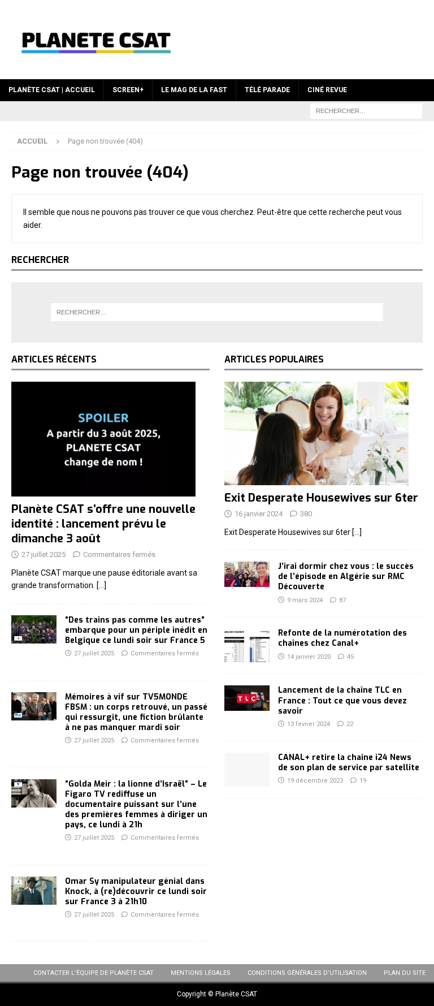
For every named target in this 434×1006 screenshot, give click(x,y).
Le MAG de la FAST (194, 90)
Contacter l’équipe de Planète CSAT (93, 973)
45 (350, 656)
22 (349, 724)
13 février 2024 (308, 724)
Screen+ (128, 90)
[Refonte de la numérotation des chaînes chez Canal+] (247, 645)
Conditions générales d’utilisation (307, 973)
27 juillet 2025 (43, 554)
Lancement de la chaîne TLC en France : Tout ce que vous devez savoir (342, 700)
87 (342, 600)
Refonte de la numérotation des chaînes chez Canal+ (342, 638)
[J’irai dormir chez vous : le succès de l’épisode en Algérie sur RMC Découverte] (247, 574)
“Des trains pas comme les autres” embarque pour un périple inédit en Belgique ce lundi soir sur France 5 (136, 630)
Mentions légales (201, 973)
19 (362, 780)
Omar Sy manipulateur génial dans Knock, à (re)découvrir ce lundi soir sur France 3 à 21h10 (136, 891)
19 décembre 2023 (315, 780)
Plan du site (405, 973)
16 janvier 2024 (259, 514)
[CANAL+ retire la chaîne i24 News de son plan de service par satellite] (247, 770)
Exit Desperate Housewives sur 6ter (321, 498)
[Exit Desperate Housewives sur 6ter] (323, 433)
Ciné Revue (327, 90)
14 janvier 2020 (309, 656)
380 (306, 514)
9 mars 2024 (305, 600)
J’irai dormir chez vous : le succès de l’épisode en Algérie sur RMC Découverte (346, 576)
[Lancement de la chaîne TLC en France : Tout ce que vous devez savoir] (247, 698)
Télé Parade (267, 90)
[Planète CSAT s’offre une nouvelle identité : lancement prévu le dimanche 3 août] (110, 439)
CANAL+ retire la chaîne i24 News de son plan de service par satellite (348, 762)
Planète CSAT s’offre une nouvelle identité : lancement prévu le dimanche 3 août (103, 524)
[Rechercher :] (366, 110)
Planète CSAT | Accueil (51, 90)
